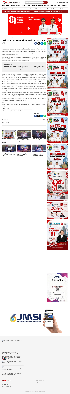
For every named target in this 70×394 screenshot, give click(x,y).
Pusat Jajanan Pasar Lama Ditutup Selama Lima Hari (36, 120)
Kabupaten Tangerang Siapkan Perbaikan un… (14, 363)
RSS (37, 382)
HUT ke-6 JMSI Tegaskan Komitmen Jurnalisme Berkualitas (22, 154)
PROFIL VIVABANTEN (6, 386)
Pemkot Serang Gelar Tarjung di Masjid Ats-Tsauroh (23, 68)
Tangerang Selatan (6, 352)
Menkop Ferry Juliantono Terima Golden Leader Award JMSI (8, 154)
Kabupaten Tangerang (11, 361)
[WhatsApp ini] (44, 43)
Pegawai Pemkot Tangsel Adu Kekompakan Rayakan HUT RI (37, 11)
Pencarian (45, 2)
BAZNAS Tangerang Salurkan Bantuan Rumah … (14, 374)
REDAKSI (14, 382)
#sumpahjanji (14, 110)
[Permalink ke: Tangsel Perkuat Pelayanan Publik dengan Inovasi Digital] (13, 346)
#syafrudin (20, 110)
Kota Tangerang (10, 372)
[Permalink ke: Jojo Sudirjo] (3, 43)
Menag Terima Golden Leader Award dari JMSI (39, 139)
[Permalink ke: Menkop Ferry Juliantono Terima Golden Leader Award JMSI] (9, 148)
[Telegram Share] (41, 43)
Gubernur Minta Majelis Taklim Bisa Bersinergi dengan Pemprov (11, 121)
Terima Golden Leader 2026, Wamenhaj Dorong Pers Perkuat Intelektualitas (38, 154)
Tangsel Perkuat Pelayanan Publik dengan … (12, 353)
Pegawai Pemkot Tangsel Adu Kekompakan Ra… (14, 358)
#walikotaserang (28, 110)
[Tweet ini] (38, 43)
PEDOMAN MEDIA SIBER (28, 382)
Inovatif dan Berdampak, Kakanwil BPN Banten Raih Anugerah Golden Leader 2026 (24, 140)
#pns (8, 110)
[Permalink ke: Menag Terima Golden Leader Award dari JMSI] (39, 134)
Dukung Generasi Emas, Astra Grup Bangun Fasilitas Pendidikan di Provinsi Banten (9, 140)
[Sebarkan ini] (35, 43)
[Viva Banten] (13, 2)
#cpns (4, 110)
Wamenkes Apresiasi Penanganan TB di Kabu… (15, 369)
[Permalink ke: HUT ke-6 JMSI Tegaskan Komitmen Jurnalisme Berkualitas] (24, 148)
